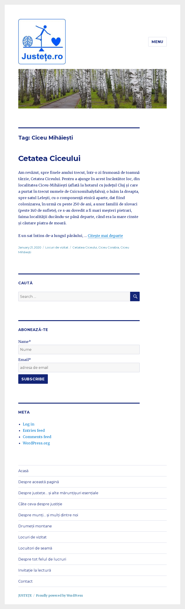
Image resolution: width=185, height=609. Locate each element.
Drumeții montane (35, 526)
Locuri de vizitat (56, 247)
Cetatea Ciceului (49, 158)
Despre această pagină (38, 482)
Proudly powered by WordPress (59, 596)
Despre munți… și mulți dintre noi (48, 515)
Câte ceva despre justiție (40, 504)
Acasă (23, 471)
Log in (28, 424)
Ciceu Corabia (108, 247)
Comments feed (37, 436)
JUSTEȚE (25, 596)
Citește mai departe (105, 235)
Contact (25, 581)
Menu (157, 42)
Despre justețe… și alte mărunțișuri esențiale (58, 493)
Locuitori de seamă (35, 548)
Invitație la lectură (34, 570)
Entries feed (34, 430)
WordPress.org (36, 443)
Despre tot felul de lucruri (42, 559)
